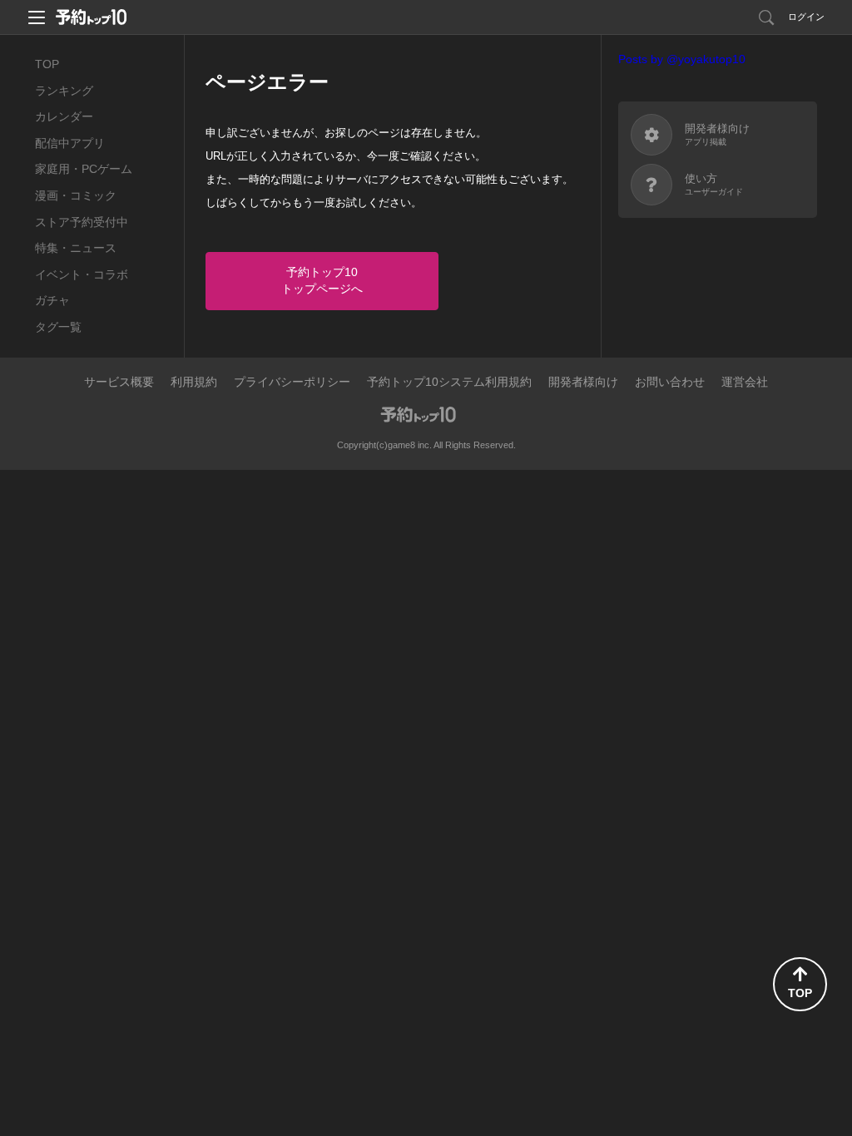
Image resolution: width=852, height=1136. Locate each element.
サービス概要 (119, 381)
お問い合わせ (670, 381)
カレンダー (64, 116)
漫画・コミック (75, 195)
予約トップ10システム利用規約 (449, 381)
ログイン (806, 17)
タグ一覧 (58, 326)
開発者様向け (583, 381)
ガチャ (52, 300)
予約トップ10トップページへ (322, 280)
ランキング (64, 90)
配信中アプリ (70, 143)
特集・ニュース (75, 247)
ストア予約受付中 (81, 222)
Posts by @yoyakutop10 (682, 59)
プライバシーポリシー (292, 381)
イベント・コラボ (81, 274)
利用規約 (194, 381)
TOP (47, 64)
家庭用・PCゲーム (83, 168)
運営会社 (744, 381)
